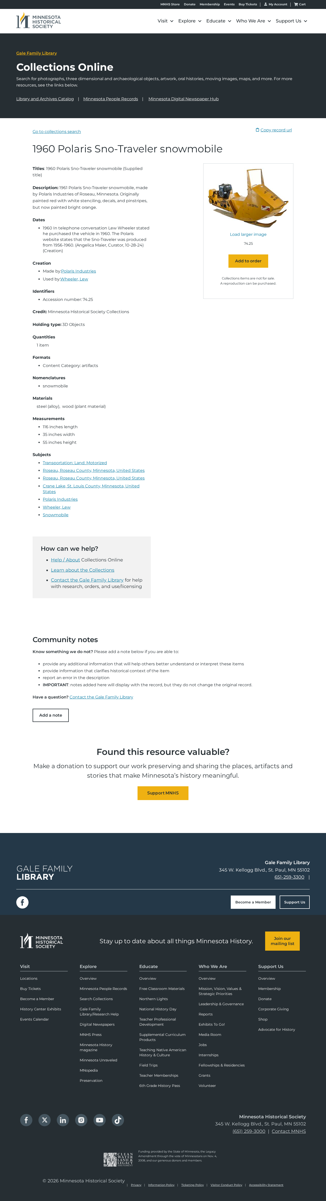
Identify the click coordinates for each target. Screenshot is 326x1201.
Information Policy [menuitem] (161, 1185)
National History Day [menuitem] (157, 1009)
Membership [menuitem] (269, 988)
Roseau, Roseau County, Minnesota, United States (94, 470)
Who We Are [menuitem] (213, 966)
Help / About (65, 560)
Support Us (294, 902)
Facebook (22, 902)
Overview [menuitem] (88, 978)
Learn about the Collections (82, 570)
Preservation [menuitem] (91, 1080)
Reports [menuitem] (206, 1014)
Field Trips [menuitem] (148, 1065)
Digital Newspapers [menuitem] (97, 1024)
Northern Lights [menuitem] (153, 999)
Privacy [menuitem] (136, 1185)
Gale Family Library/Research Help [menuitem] (99, 1011)
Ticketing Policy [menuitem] (192, 1185)
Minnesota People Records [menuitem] (103, 988)
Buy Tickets (248, 4)
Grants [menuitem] (204, 1075)
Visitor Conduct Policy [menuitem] (226, 1185)
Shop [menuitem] (262, 1019)
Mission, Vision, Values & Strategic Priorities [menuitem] (220, 991)
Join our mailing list (282, 941)
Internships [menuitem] (209, 1055)
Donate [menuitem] (264, 999)
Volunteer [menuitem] (207, 1085)
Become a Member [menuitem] (37, 999)
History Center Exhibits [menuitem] (40, 1009)
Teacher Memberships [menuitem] (158, 1075)
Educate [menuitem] (148, 966)
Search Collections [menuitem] (96, 999)
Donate (190, 4)
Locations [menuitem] (28, 978)
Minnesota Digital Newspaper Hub (183, 98)
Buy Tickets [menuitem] (30, 988)
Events (229, 4)
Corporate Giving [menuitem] (273, 1009)
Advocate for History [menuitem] (276, 1029)
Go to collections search (57, 131)
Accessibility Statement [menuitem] (266, 1185)
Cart (302, 4)
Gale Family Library (36, 53)
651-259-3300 (289, 877)
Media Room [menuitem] (210, 1034)
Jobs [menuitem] (203, 1045)
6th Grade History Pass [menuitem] (159, 1085)
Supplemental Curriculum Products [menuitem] (162, 1037)
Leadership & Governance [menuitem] (221, 1004)
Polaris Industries (78, 271)
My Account (278, 4)
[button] (165, 21)
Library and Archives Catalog (45, 98)
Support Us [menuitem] (270, 966)
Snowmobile (56, 514)
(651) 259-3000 (249, 1131)
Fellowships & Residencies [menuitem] (222, 1065)
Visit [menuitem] (25, 966)
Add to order (248, 261)
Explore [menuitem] (88, 966)
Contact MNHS (289, 1131)
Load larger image (248, 234)
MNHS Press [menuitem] (91, 1034)
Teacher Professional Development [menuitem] (157, 1022)
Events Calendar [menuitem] (34, 1019)
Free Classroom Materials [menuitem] (162, 988)
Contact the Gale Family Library (87, 580)
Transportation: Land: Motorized (75, 462)
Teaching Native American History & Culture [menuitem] (162, 1052)
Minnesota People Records (110, 98)
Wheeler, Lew (74, 279)
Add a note (50, 715)
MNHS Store (170, 4)
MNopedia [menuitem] (89, 1070)
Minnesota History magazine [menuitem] (96, 1047)
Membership (210, 4)
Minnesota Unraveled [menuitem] (98, 1060)
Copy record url (276, 130)
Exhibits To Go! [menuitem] (212, 1024)
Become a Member (253, 902)
